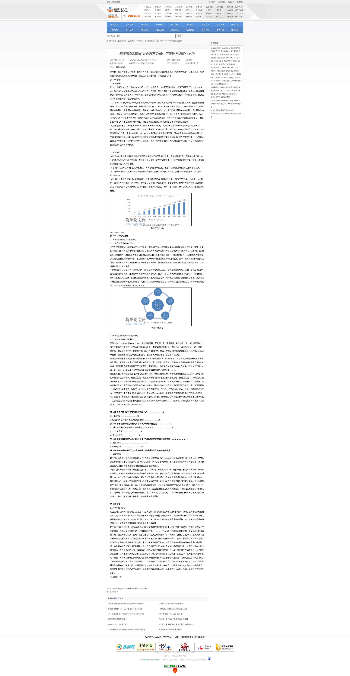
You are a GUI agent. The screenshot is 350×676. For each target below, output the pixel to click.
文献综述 (114, 30)
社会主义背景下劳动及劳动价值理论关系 (225, 48)
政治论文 (199, 17)
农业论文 (219, 13)
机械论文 (230, 17)
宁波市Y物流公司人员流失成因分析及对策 (226, 74)
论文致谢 (231, 2)
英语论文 (209, 7)
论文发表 (220, 25)
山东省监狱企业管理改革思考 (170, 630)
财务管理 (178, 10)
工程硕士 (148, 7)
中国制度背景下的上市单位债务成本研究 (225, 58)
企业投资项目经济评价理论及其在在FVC (225, 68)
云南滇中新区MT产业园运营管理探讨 (173, 619)
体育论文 (219, 17)
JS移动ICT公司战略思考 (117, 624)
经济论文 (189, 10)
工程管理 (178, 7)
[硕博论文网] (117, 14)
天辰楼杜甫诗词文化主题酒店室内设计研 (225, 91)
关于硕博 (212, 2)
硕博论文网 (122, 41)
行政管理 (178, 13)
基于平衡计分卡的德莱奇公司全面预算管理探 (126, 614)
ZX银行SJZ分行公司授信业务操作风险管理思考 (126, 630)
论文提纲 (160, 30)
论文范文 (175, 25)
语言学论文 (239, 10)
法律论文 (230, 7)
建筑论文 (240, 13)
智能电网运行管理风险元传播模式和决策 (225, 77)
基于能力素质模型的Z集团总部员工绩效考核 (176, 624)
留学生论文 (235, 30)
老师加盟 (240, 2)
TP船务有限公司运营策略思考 (170, 614)
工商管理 (168, 7)
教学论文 (148, 13)
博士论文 (190, 25)
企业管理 (158, 10)
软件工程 (230, 13)
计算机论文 (239, 17)
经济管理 (168, 17)
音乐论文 (219, 10)
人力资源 (158, 13)
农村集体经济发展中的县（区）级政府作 (225, 100)
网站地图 (175, 656)
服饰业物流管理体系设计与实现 (222, 110)
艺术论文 (219, 7)
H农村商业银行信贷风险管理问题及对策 (225, 61)
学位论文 (129, 25)
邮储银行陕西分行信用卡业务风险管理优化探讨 (130, 588)
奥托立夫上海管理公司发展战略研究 (224, 64)
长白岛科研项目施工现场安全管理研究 (225, 71)
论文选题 (144, 30)
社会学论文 (239, 7)
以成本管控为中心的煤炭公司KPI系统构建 (226, 81)
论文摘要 (190, 30)
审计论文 (189, 17)
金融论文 (189, 13)
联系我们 (182, 656)
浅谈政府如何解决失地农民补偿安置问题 (225, 51)
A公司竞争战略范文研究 (219, 84)
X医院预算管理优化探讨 (117, 619)
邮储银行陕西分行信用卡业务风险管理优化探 (126, 604)
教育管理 (148, 17)
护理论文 (199, 7)
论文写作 (205, 30)
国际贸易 (168, 13)
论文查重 (221, 2)
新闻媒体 (209, 13)
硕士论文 (114, 25)
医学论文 (199, 10)
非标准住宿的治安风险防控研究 (171, 604)
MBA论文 (145, 25)
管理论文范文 (121, 67)
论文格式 (129, 30)
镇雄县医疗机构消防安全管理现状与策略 (225, 87)
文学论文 (209, 10)
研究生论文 (235, 25)
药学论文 (199, 13)
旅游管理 (178, 17)
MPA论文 (168, 10)
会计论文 (189, 7)
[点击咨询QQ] (124, 16)
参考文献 (220, 30)
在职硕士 (160, 25)
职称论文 (205, 25)
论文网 (144, 660)
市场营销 (158, 17)
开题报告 (175, 30)
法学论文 (209, 17)
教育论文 (148, 10)
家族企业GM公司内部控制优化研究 (223, 94)
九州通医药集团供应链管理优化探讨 (173, 609)
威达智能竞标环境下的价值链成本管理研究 (125, 609)
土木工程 (230, 10)
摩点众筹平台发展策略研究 (220, 97)
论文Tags (167, 656)
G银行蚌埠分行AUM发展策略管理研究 (225, 54)
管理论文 (158, 7)
